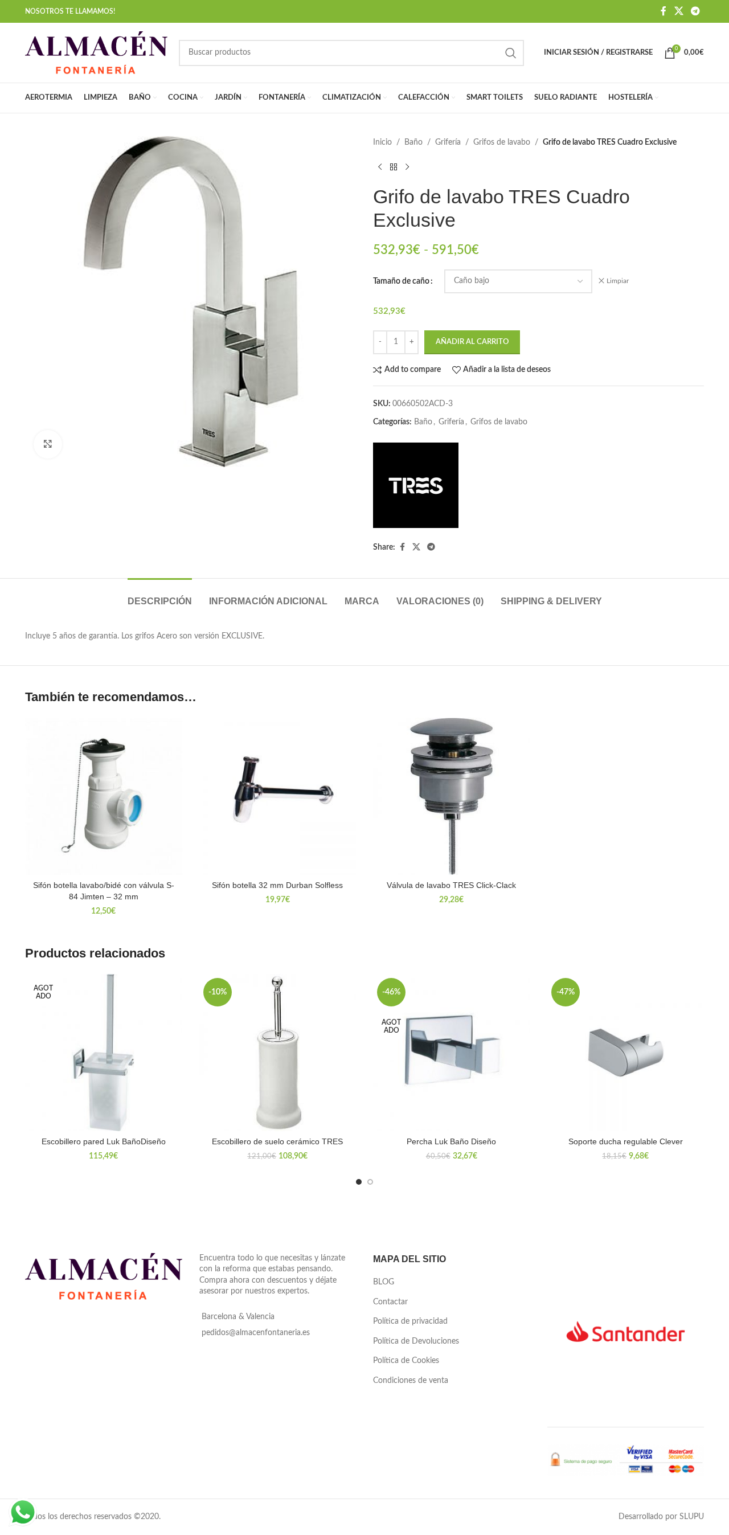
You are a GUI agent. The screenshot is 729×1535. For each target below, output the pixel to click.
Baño (413, 142)
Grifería (448, 142)
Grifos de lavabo (501, 142)
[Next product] (407, 167)
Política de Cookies (406, 1361)
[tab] (160, 595)
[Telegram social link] (695, 11)
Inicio (382, 142)
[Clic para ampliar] (48, 444)
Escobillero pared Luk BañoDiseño (104, 1141)
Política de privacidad (410, 1321)
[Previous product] (380, 167)
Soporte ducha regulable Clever (625, 1141)
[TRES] (415, 485)
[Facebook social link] (663, 11)
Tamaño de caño (401, 281)
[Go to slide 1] (359, 1182)
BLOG (383, 1282)
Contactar (390, 1302)
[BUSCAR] (511, 53)
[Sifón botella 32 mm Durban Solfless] (278, 796)
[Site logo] (96, 52)
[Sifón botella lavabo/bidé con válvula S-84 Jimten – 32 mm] (103, 796)
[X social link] (678, 11)
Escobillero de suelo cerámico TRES (277, 1141)
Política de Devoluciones (416, 1341)
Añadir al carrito (472, 342)
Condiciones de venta (410, 1381)
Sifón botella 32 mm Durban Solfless (277, 885)
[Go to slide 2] (370, 1182)
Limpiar (618, 280)
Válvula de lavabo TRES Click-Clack (451, 885)
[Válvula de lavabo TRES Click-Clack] (451, 796)
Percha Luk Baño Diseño (451, 1141)
